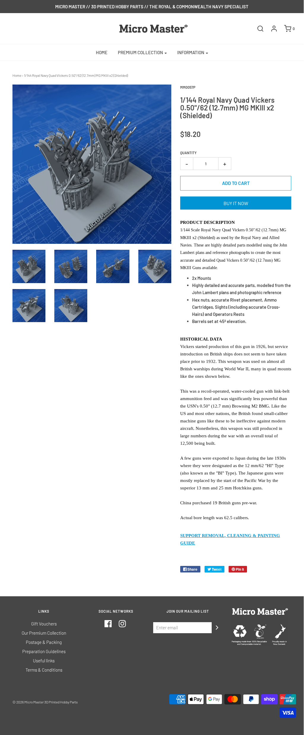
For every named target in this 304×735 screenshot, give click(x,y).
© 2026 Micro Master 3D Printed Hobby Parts (45, 702)
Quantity (188, 153)
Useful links (44, 660)
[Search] (257, 28)
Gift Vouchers (44, 623)
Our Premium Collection (44, 633)
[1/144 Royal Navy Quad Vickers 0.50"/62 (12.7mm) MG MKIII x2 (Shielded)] (28, 266)
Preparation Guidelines (44, 651)
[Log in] (271, 28)
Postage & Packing (44, 642)
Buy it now (236, 203)
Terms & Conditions (44, 669)
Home (101, 52)
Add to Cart (236, 183)
